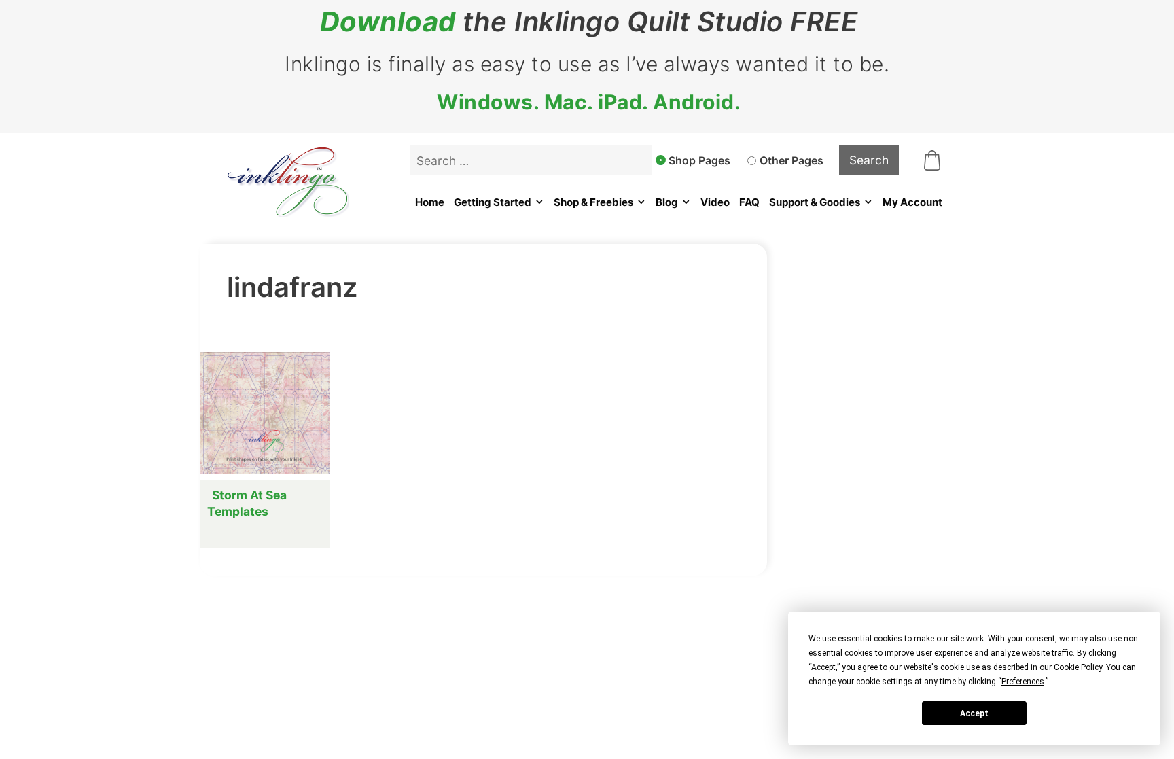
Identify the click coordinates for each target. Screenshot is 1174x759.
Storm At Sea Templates (247, 503)
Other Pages (791, 160)
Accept (974, 713)
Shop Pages (699, 160)
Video (715, 202)
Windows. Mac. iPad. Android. (589, 102)
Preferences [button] (1022, 681)
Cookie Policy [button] (1078, 667)
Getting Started (492, 202)
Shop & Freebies (593, 202)
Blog (667, 202)
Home (429, 202)
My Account (912, 202)
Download (388, 21)
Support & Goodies (814, 202)
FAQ (749, 202)
